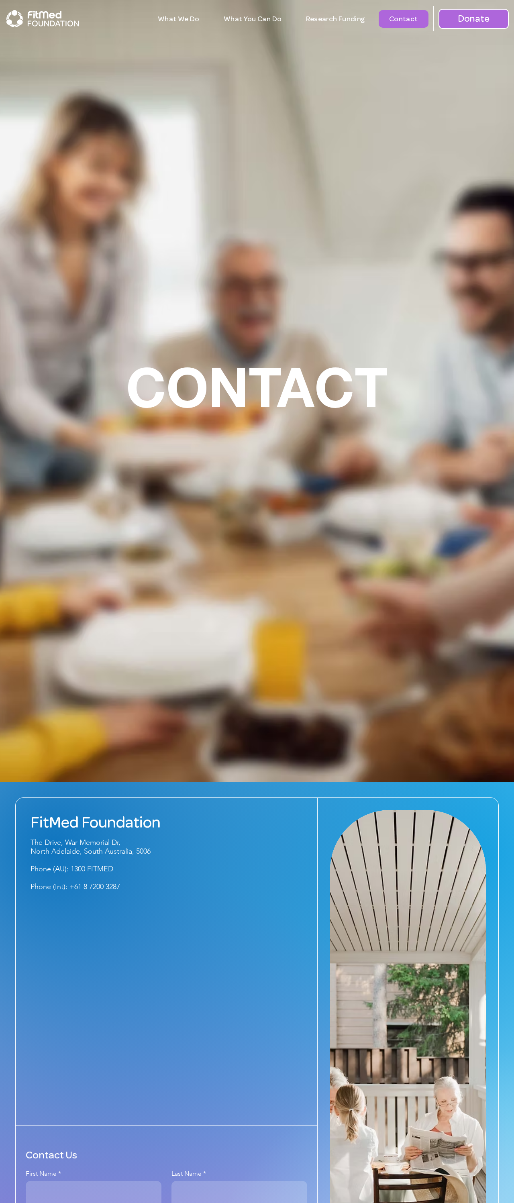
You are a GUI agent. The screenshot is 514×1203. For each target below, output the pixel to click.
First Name (41, 1173)
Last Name (186, 1173)
